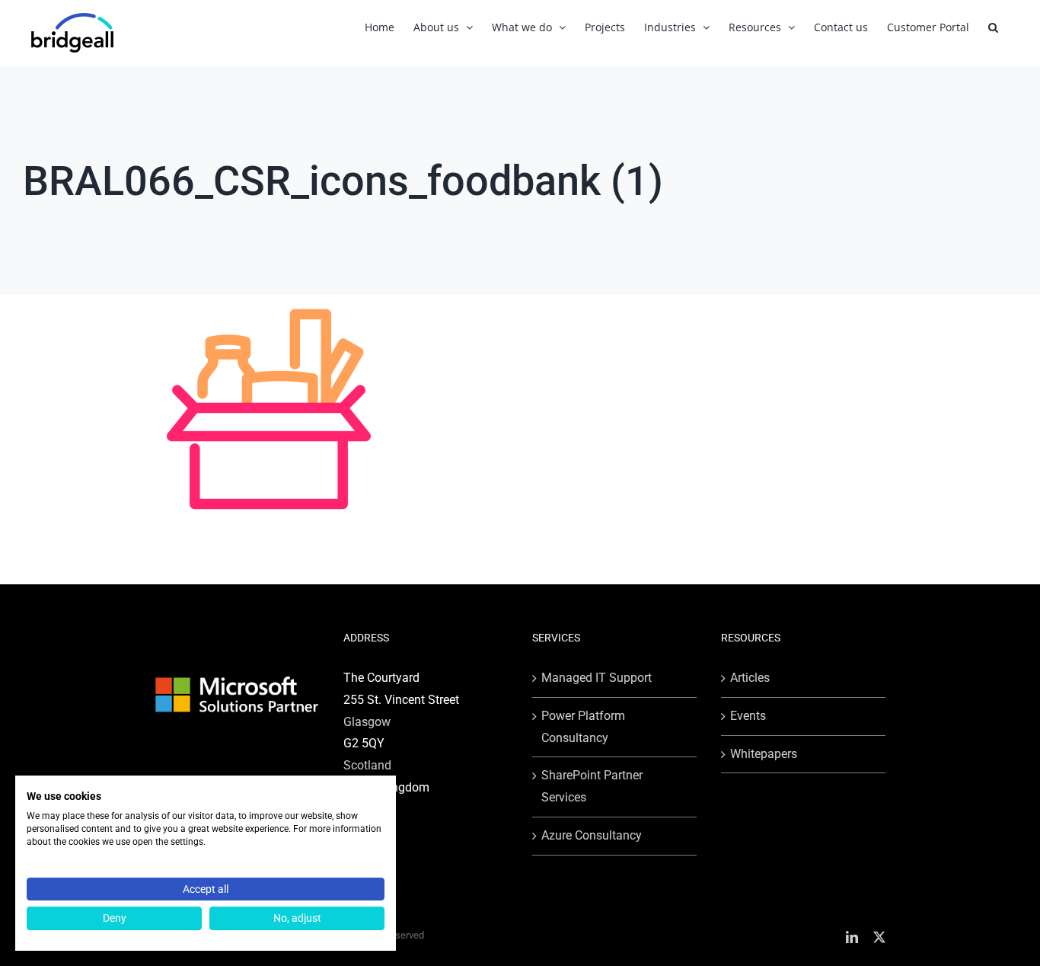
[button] (993, 27)
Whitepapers (763, 754)
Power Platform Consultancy (583, 727)
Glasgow (367, 722)
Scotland (367, 765)
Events (748, 716)
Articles (750, 677)
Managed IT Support (596, 677)
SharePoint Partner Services (592, 786)
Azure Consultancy (591, 835)
